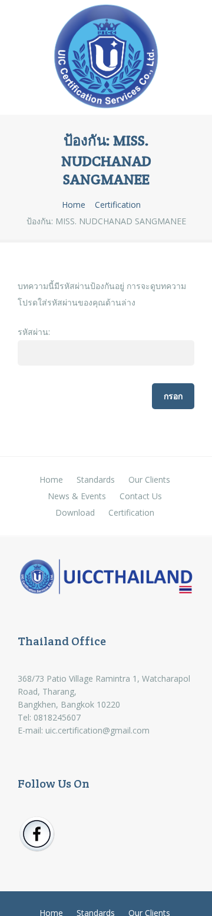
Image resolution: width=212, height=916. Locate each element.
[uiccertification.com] (106, 59)
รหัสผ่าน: (34, 331)
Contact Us (141, 496)
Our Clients (149, 479)
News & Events (77, 496)
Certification (118, 205)
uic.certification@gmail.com (97, 730)
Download (75, 512)
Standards (96, 479)
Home (73, 205)
